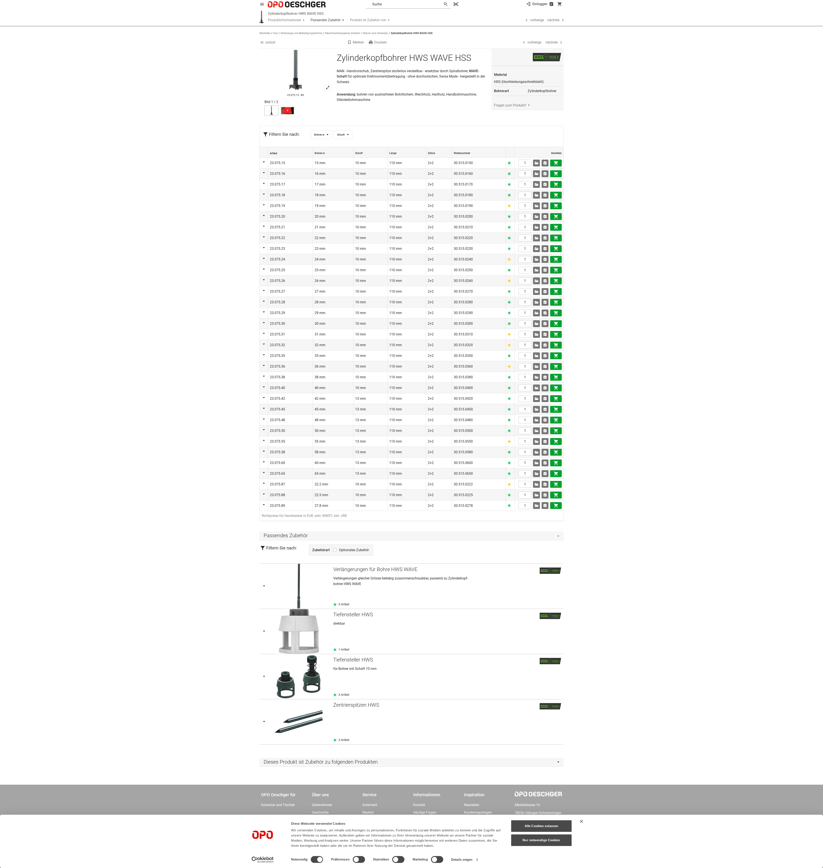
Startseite (264, 33)
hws (275, 33)
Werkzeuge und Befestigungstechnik (301, 33)
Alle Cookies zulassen (541, 826)
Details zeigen (461, 859)
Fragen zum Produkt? (510, 105)
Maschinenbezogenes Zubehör (342, 33)
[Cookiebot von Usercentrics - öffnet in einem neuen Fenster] (262, 859)
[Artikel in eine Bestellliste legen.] (545, 163)
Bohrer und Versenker (375, 33)
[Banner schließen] (581, 821)
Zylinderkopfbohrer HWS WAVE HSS (296, 14)
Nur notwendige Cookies (541, 840)
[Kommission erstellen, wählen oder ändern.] (536, 163)
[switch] (359, 859)
